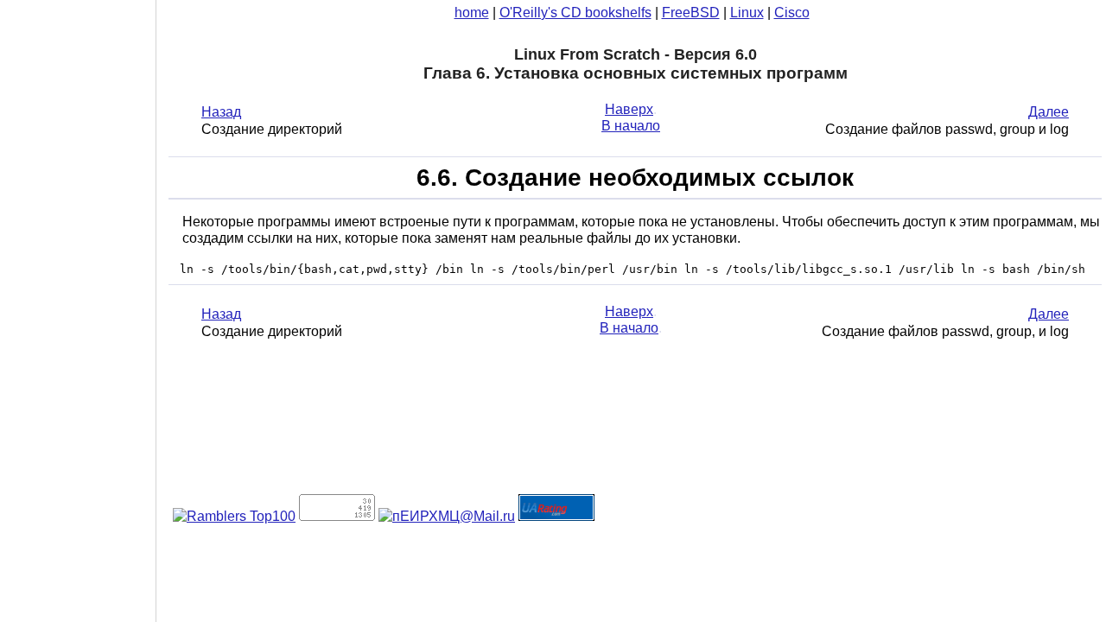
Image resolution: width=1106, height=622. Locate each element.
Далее (1048, 112)
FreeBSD (691, 12)
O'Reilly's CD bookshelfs (575, 12)
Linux (747, 12)
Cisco (792, 12)
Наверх (629, 109)
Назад (221, 112)
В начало (630, 125)
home (471, 12)
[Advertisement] (78, 305)
